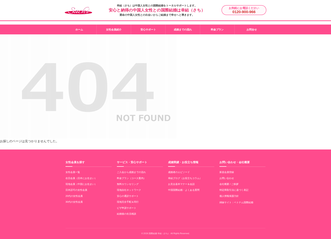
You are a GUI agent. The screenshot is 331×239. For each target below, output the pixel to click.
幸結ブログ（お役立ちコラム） (185, 178)
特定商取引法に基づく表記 (233, 190)
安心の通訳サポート (128, 196)
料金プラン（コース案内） (131, 178)
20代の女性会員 (74, 196)
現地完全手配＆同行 (128, 201)
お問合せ (252, 29)
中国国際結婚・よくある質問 (183, 190)
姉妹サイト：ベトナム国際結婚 (236, 202)
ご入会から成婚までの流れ (131, 172)
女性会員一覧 (73, 172)
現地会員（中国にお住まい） (81, 184)
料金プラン (217, 29)
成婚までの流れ (183, 29)
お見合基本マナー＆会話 (181, 184)
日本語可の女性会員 (76, 190)
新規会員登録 (226, 172)
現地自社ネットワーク (129, 190)
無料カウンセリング (128, 184)
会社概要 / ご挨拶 (228, 184)
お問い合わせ (226, 178)
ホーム (79, 29)
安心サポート (148, 29)
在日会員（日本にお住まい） (81, 178)
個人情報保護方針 (229, 196)
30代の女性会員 (74, 201)
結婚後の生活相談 (126, 213)
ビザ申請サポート (126, 208)
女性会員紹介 (114, 29)
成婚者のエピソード (179, 172)
